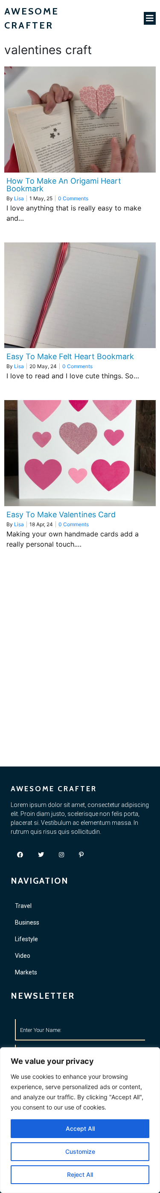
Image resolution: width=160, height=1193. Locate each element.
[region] (80, 1120)
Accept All (80, 1128)
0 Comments (73, 198)
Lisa (19, 198)
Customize (80, 1151)
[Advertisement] (80, 682)
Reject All (80, 1174)
